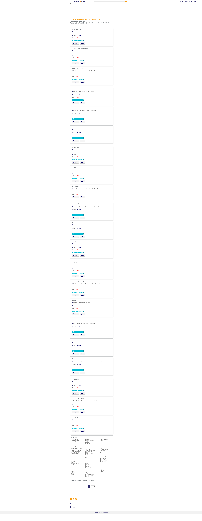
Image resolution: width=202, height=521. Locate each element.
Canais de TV (73, 464)
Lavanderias (102, 468)
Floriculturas (102, 443)
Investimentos (102, 463)
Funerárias (102, 447)
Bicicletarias (73, 461)
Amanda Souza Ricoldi (77, 108)
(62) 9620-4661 (75, 247)
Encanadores (87, 469)
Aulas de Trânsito (73, 455)
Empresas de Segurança (89, 467)
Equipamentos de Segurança (90, 474)
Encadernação (87, 468)
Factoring (101, 440)
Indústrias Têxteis (103, 461)
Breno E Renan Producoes (78, 321)
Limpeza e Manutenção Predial (105, 474)
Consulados (87, 442)
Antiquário (72, 443)
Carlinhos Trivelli (76, 379)
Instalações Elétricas (103, 462)
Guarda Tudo (102, 451)
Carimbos (72, 465)
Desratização (87, 462)
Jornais (101, 464)
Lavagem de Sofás (103, 467)
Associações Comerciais (75, 452)
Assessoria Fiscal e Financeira (76, 450)
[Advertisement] (92, 9)
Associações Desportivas (75, 453)
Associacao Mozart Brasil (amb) (80, 222)
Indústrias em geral (103, 460)
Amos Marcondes (76, 126)
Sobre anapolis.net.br (74, 506)
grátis (195, 1)
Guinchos (101, 453)
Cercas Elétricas (73, 472)
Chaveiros (72, 473)
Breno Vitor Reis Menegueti (79, 339)
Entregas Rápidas (88, 473)
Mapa (83, 43)
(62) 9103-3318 (75, 326)
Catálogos (72, 470)
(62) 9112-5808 (75, 35)
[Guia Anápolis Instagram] (76, 499)
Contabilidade (87, 443)
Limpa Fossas (102, 470)
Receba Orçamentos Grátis (78, 40)
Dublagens (87, 464)
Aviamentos (73, 459)
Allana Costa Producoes (78, 68)
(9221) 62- (75, 94)
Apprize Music (75, 186)
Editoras (86, 465)
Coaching (72, 474)
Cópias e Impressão (88, 449)
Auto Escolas (73, 456)
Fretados (101, 446)
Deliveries (87, 455)
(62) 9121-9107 (75, 173)
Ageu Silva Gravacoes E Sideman (80, 48)
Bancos (72, 460)
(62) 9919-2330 (75, 228)
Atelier (72, 454)
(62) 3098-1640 (75, 305)
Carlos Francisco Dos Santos (79, 398)
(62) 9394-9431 (75, 154)
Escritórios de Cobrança (89, 475)
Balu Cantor (75, 241)
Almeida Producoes (77, 89)
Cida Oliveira (75, 417)
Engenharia (87, 472)
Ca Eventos (75, 358)
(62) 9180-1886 (75, 55)
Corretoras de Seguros (89, 451)
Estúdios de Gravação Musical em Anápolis (82, 480)
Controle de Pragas (88, 444)
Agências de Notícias (74, 442)
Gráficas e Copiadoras (104, 449)
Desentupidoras (88, 458)
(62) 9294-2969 (75, 209)
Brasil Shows (75, 300)
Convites (86, 445)
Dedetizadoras (87, 454)
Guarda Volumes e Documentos (105, 452)
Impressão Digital (103, 458)
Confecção (87, 439)
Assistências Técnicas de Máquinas (76, 451)
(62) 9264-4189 (75, 113)
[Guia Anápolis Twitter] (74, 499)
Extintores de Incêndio (104, 439)
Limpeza (101, 471)
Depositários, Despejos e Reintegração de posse (89, 457)
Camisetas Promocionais (75, 463)
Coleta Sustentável (74, 475)
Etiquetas (87, 476)
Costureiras (87, 452)
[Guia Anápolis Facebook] (71, 499)
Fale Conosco (73, 507)
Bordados (72, 462)
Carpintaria (72, 466)
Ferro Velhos (102, 441)
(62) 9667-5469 (75, 345)
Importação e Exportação (104, 457)
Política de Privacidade (105, 512)
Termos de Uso (100, 512)
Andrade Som (75, 147)
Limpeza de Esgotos (103, 472)
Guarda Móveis (102, 450)
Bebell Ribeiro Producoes (78, 281)
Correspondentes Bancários (90, 450)
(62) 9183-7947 (75, 364)
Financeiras (102, 442)
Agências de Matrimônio (75, 440)
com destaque (191, 1)
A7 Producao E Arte (77, 29)
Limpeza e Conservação (104, 473)
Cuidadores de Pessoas (89, 453)
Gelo (101, 448)
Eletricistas (87, 466)
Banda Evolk (75, 262)
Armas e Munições (74, 446)
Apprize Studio (76, 203)
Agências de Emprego (74, 439)
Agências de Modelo (74, 441)
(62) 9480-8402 (75, 404)
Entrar (182, 1)
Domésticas (87, 463)
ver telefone (79, 35)
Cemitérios (72, 471)
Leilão (101, 469)
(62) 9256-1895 (75, 268)
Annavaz (74, 167)
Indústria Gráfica (103, 459)
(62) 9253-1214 (75, 385)
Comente (75, 43)
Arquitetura (72, 447)
